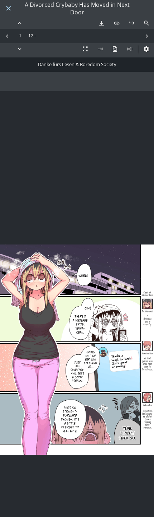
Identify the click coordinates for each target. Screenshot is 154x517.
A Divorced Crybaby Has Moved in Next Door (77, 8)
